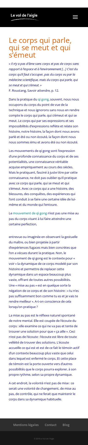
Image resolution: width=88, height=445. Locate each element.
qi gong (43, 99)
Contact (50, 425)
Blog (66, 425)
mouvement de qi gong (30, 213)
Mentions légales (26, 425)
